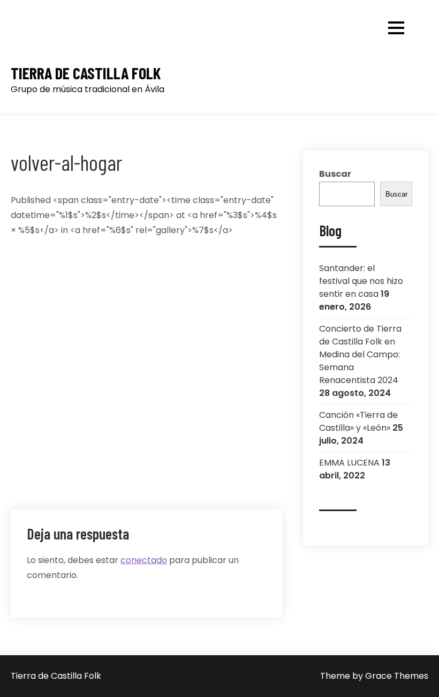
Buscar (335, 174)
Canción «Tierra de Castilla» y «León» (358, 421)
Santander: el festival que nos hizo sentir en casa (361, 281)
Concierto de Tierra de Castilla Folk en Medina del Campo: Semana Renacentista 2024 (360, 354)
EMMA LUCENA (349, 462)
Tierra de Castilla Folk (86, 73)
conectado (143, 560)
